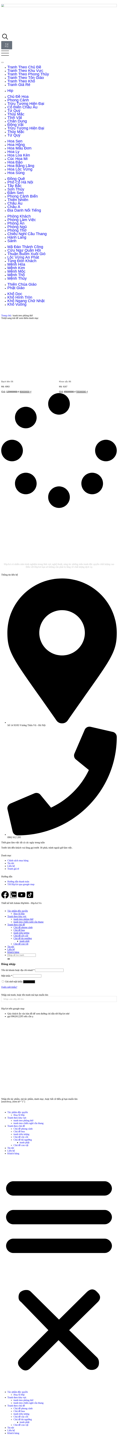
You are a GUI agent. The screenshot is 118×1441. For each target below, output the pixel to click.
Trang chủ (6, 315)
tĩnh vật (14, 117)
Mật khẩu (6, 975)
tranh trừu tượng (21, 933)
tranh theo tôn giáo (25, 77)
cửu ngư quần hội (24, 250)
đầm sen (15, 193)
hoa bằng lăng (20, 166)
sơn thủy (15, 189)
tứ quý (13, 110)
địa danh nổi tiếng (24, 210)
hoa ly (13, 151)
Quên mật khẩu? (9, 987)
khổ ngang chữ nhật (26, 301)
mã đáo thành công (25, 247)
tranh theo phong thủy (28, 74)
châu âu (14, 203)
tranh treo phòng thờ (23, 919)
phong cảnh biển (22, 196)
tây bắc (14, 186)
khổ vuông (16, 304)
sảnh (11, 241)
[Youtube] (22, 895)
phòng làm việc (21, 220)
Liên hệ (11, 949)
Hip (10, 90)
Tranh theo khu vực (16, 916)
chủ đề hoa (18, 96)
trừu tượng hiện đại (25, 103)
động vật (15, 124)
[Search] (113, 999)
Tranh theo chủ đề (16, 924)
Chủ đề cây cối (21, 935)
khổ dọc (14, 294)
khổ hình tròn (19, 297)
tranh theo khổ (21, 81)
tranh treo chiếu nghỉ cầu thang (28, 922)
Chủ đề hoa (19, 930)
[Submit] (8, 958)
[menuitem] (62, 67)
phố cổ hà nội (20, 182)
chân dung (17, 121)
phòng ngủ (17, 227)
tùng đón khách (21, 261)
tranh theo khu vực (25, 70)
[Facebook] (5, 895)
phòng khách (19, 216)
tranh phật (24, 941)
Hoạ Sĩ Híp (19, 913)
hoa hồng (16, 144)
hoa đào (15, 162)
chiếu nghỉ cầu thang (27, 234)
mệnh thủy (17, 278)
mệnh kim (16, 268)
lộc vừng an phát (23, 257)
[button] (59, 1272)
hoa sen (14, 141)
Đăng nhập (29, 982)
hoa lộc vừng (19, 169)
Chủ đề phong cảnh (23, 927)
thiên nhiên (17, 200)
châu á (13, 207)
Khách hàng (13, 952)
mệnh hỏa (16, 264)
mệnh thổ (16, 275)
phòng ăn (15, 223)
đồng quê (16, 178)
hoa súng (16, 173)
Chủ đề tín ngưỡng (23, 938)
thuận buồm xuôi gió (26, 254)
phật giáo (16, 288)
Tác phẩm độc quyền (17, 911)
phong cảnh (18, 100)
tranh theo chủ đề (24, 67)
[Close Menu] (2, 62)
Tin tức (10, 946)
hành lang (16, 237)
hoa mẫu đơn (19, 148)
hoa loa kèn (18, 155)
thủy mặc (15, 114)
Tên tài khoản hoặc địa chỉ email (18, 970)
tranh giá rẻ (18, 84)
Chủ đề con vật (21, 944)
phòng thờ (17, 230)
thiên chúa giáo (22, 284)
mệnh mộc (16, 271)
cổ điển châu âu (22, 107)
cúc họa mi (17, 158)
